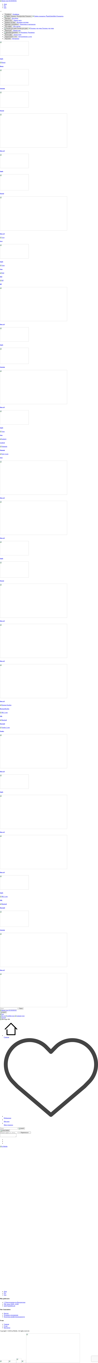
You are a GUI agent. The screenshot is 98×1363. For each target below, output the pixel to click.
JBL (1, 716)
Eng (5, 7)
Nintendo (2, 450)
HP (1, 284)
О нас (6, 1326)
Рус (5, 6)
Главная (6, 1324)
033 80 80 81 (12, 1)
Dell (1, 276)
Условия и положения (11, 1315)
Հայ (5, 4)
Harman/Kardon (4, 709)
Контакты (7, 1327)
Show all (2, 151)
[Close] (5, 1130)
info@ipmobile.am (9, 1306)
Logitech (2, 442)
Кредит (6, 1313)
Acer (1, 241)
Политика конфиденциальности (14, 1317)
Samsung (2, 88)
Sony (1, 457)
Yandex (2, 731)
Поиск (21, 1008)
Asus (1, 269)
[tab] (8, 14)
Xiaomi (2, 110)
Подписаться (25, 1132)
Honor (2, 66)
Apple (1, 58)
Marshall (2, 724)
